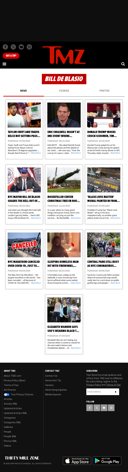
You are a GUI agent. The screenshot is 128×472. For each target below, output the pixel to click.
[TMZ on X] (13, 47)
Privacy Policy (93, 384)
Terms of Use (11, 385)
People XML (10, 436)
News (23, 90)
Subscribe (115, 391)
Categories (10, 417)
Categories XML (12, 422)
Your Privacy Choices (21, 394)
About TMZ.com (12, 375)
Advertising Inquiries (56, 389)
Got (11, 55)
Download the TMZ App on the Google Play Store (107, 461)
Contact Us (51, 375)
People (7, 431)
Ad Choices (10, 389)
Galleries (8, 427)
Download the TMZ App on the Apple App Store (77, 461)
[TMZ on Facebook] (5, 47)
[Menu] (4, 64)
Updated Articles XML (15, 413)
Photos (105, 90)
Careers (49, 385)
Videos (64, 90)
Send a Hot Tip (53, 380)
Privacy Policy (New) (14, 380)
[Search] (123, 64)
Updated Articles (13, 408)
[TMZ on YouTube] (104, 407)
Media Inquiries (53, 394)
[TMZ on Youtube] (21, 47)
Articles (8, 399)
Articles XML (10, 403)
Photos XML (10, 441)
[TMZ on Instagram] (29, 47)
